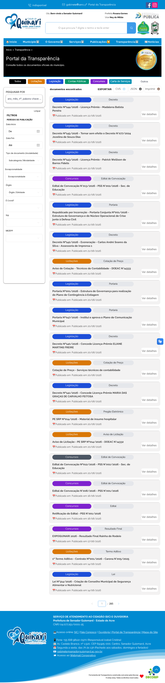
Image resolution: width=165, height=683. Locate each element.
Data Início (11, 124)
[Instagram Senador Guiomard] (155, 5)
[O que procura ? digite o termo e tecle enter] (131, 28)
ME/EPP (9, 231)
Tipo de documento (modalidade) (22, 153)
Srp (7, 215)
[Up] (156, 669)
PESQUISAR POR (15, 92)
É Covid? (10, 201)
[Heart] (142, 676)
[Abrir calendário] (38, 131)
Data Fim (10, 138)
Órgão (9, 185)
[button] (31, 41)
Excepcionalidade (13, 169)
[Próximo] (118, 604)
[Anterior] (92, 604)
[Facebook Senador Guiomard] (148, 5)
